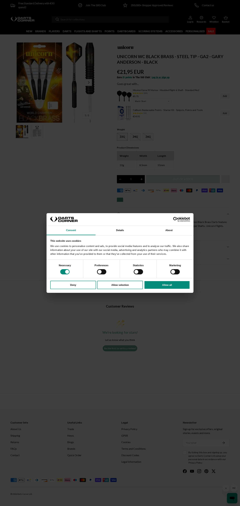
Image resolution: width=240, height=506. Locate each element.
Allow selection (120, 285)
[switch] (101, 271)
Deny (73, 285)
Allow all (167, 285)
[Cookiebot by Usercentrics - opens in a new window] (175, 219)
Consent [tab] (71, 230)
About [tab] (169, 230)
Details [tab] (120, 230)
